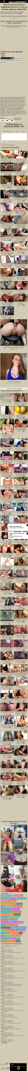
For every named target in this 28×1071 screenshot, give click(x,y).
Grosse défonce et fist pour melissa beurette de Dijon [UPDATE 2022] (7, 304)
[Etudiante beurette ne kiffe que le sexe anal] (7, 736)
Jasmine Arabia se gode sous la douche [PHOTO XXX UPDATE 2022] (7, 400)
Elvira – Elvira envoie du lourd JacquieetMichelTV (9, 946)
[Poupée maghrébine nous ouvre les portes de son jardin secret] (20, 629)
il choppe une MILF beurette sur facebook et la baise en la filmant (20, 238)
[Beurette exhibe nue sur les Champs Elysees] (7, 167)
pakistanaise (8, 935)
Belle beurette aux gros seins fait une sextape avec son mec (7, 797)
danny (2, 60)
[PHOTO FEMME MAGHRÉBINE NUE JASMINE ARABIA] (7, 561)
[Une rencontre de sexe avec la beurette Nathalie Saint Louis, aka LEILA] (7, 272)
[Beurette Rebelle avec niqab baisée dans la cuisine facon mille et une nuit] (7, 668)
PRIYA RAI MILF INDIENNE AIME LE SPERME (21, 741)
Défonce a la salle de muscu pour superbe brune (20, 567)
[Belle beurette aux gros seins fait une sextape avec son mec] (7, 790)
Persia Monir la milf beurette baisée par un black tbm (7, 580)
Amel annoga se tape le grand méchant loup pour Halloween (21, 160)
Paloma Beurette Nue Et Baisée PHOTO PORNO (20, 429)
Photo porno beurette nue (7, 448)
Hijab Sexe (9, 925)
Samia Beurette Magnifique (21, 512)
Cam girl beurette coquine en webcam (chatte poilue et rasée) (7, 291)
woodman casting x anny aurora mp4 (10, 1023)
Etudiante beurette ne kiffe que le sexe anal (7, 743)
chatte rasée (5, 909)
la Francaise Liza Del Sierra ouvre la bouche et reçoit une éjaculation (13, 997)
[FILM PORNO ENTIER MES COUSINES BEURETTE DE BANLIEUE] (20, 668)
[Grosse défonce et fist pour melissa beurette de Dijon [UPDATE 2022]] (7, 298)
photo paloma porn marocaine (21, 607)
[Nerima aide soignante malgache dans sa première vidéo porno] (7, 630)
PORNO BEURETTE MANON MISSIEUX (20, 770)
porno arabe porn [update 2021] (21, 291)
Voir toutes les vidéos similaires (14, 388)
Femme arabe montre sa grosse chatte (7, 622)
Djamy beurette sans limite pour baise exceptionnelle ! (7, 770)
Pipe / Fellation (6, 938)
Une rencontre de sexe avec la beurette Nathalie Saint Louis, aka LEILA (7, 278)
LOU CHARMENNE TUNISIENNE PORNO (7, 200)
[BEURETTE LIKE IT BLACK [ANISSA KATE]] (20, 272)
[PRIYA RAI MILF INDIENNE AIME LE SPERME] (20, 735)
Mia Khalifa (3, 935)
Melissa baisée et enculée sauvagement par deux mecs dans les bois (7, 160)
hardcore (3, 925)
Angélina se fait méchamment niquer (21, 782)
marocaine (14, 933)
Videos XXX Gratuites (7, 949)
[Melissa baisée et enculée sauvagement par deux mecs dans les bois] (7, 154)
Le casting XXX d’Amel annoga (21, 303)
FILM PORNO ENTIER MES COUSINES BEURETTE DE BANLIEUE (21, 674)
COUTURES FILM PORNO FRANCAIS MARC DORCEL (13, 965)
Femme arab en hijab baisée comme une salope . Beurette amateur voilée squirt (7, 607)
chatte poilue (18, 906)
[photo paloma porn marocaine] (20, 601)
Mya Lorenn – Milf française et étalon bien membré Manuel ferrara (12, 978)
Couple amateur (15, 909)
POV (14, 938)
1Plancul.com (11, 21)
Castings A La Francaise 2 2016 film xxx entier (13, 958)
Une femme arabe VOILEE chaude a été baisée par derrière (21, 660)
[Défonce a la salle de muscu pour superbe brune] (20, 561)
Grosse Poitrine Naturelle (12, 922)
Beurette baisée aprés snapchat (7, 213)
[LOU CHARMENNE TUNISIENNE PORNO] (7, 194)
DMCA (17, 131)
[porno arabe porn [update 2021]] (20, 285)
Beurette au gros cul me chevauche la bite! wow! (20, 579)
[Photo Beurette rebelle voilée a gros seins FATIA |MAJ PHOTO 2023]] (7, 410)
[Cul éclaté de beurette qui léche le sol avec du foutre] (7, 219)
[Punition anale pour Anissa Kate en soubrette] (7, 519)
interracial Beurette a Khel (18, 927)
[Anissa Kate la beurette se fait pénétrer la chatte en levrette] (7, 310)
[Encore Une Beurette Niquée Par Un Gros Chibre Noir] (20, 494)
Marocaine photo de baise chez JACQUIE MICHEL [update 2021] (21, 474)
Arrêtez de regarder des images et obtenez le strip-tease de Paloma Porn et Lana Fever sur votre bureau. (7, 474)
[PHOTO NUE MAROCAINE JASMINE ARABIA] (7, 481)
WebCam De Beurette (11, 1063)
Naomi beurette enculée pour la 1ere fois (20, 251)
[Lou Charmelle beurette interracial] (7, 655)
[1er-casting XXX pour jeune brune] (7, 707)
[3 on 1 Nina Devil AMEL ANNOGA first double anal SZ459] (7, 643)
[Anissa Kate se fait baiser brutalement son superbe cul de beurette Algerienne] (7, 776)
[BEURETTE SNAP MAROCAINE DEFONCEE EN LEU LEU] (20, 219)
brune (19, 904)
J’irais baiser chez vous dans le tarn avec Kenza (20, 795)
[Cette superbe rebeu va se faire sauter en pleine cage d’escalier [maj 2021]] (7, 719)
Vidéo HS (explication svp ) (8, 131)
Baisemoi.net (17, 23)
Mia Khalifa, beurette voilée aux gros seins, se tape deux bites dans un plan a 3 (20, 403)
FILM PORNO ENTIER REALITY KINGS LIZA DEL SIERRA (13, 1036)
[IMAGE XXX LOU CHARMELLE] (20, 519)
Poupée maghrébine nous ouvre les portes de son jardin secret (21, 635)
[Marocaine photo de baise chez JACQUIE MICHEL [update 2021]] (20, 468)
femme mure (4, 917)
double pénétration (6, 911)
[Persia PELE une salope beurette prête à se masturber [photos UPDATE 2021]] (7, 426)
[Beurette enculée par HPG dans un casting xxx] (20, 167)
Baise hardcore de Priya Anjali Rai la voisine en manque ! (20, 713)
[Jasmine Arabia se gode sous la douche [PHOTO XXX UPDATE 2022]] (7, 395)
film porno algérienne (14, 917)
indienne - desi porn (5, 927)
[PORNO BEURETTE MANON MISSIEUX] (20, 764)
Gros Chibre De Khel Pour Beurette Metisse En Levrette (20, 199)
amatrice (22, 58)
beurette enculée (8, 901)
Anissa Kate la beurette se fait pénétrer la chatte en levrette (7, 317)
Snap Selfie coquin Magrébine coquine (20, 416)
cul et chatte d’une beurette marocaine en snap (21, 648)
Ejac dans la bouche (16, 911)
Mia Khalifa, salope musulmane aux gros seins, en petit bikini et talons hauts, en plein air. (20, 487)
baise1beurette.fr (22, 21)
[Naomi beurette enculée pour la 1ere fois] (20, 245)
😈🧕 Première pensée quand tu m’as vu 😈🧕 (21, 213)
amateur (12, 895)
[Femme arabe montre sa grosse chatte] (7, 615)
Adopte (3, 21)
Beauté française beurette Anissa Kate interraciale (7, 264)
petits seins (3, 62)
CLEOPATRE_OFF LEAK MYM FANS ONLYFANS (11, 1029)
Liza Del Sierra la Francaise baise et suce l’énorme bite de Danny (12, 1004)
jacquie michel (11, 930)
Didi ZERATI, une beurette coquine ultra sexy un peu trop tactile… (7, 700)
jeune (18, 930)
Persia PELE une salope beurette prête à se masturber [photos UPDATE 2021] (7, 436)
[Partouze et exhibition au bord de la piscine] (20, 180)
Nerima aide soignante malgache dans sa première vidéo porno (7, 637)
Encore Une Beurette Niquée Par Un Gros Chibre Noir (20, 500)
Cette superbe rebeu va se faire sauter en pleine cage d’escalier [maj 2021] (7, 725)
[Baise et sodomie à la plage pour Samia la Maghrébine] (7, 246)
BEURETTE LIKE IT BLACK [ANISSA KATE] (21, 277)
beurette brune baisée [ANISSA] (21, 687)
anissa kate (5, 898)
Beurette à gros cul (8, 904)
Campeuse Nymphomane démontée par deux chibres (21, 541)
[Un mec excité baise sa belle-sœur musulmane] (7, 749)
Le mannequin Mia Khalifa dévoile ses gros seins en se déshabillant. (7, 500)
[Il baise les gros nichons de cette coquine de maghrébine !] (20, 694)
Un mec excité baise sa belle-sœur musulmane (7, 755)
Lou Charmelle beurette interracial (7, 661)
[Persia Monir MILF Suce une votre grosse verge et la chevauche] (20, 614)
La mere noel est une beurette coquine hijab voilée (7, 541)
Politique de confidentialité (16, 1064)
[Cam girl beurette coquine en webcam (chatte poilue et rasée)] (7, 285)
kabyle (23, 930)
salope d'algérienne (18, 108)
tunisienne (12, 941)
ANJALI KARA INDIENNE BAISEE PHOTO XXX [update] (7, 461)
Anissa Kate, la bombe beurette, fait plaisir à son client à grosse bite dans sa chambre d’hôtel (21, 554)
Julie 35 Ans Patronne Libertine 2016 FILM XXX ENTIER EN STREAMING (13, 971)
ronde (18, 938)
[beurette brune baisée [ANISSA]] (20, 681)
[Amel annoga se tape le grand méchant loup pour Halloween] (20, 154)
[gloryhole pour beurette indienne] (20, 750)
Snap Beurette (5, 941)
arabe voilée (21, 898)
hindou (16, 925)
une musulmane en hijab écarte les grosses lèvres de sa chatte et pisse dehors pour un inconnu (7, 687)
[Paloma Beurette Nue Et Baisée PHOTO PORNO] (20, 423)
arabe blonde (13, 898)
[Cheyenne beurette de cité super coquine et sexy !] (20, 259)
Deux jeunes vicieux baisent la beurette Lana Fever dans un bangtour (7, 238)
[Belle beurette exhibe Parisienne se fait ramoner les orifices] (7, 179)
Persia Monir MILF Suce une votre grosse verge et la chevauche (20, 620)
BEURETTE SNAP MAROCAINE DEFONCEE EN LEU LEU (21, 225)
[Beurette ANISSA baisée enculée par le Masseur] (7, 506)
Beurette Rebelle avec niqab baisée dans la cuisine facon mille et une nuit (7, 674)
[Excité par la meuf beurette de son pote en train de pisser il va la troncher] (7, 548)
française (4, 920)
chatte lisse (9, 906)
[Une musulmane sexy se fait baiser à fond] (7, 586)
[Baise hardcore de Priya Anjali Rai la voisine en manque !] (20, 707)
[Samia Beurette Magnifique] (20, 506)
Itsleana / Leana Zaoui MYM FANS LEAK (11, 952)
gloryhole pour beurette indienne (21, 757)
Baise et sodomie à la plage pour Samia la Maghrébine (7, 253)
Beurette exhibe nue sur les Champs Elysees (7, 173)
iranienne (3, 930)
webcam (18, 941)
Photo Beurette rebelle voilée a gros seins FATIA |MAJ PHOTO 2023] (7, 416)
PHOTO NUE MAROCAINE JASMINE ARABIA (7, 487)
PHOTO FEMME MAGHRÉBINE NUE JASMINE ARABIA (7, 567)
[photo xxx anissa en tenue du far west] (20, 455)
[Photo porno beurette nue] (7, 442)
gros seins (13, 920)
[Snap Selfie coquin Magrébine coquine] (20, 410)
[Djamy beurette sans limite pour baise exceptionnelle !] (7, 764)
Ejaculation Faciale (9, 60)
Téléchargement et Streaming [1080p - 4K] (14, 125)
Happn (10, 23)
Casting (3, 906)
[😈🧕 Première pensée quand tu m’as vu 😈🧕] (20, 207)
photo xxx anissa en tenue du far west (20, 461)
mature (20, 933)
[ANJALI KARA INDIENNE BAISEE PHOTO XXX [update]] (7, 455)
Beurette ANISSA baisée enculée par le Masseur (7, 512)
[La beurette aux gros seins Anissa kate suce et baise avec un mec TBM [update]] (20, 442)
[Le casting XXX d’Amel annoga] (20, 297)
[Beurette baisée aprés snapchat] (7, 207)
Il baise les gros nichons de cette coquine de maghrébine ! (20, 700)
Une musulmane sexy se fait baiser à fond (7, 592)
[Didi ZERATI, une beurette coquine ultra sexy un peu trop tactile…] (7, 694)
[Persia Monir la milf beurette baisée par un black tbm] (7, 574)
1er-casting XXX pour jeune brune (7, 713)
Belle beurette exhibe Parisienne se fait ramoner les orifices (7, 185)
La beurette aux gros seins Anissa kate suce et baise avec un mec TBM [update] (21, 448)
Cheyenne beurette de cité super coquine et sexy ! (21, 265)
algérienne (16, 58)
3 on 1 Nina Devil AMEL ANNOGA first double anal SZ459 (7, 649)
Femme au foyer (17, 914)
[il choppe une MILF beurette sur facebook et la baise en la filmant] (20, 232)
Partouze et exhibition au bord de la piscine (20, 187)
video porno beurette (7, 58)
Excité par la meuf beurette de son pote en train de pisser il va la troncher (7, 554)
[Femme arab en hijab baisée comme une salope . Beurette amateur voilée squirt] (7, 601)
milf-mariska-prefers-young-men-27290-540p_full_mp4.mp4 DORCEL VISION (11, 985)
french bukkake (17, 60)
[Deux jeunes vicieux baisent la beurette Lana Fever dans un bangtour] (7, 232)
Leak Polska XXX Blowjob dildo (9, 1017)
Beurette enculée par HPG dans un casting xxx (21, 173)
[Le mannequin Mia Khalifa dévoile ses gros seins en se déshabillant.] (7, 494)
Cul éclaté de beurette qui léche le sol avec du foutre (7, 225)
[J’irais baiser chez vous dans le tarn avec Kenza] (20, 789)
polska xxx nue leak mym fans (9, 991)
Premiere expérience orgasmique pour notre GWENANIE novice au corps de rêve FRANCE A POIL (20, 594)
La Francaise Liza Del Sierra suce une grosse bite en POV (13, 1011)
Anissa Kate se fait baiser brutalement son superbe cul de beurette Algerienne (7, 782)
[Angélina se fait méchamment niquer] (20, 776)
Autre (22, 131)
